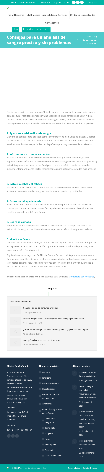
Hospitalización (49, 389)
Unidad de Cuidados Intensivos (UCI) (51, 396)
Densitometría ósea (53, 455)
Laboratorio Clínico (50, 383)
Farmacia (46, 372)
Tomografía (50, 428)
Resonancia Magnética (50, 420)
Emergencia (47, 378)
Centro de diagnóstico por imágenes (52, 411)
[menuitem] (10, 15)
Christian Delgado (90, 468)
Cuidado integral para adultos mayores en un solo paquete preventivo (53, 318)
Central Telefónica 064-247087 (22, 2)
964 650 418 (45, 2)
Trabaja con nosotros (60, 2)
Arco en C (49, 450)
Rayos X (48, 439)
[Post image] (15, 310)
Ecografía (49, 433)
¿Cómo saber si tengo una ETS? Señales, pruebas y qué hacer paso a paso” (56, 329)
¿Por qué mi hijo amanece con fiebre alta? (41, 340)
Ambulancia (47, 403)
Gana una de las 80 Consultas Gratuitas (40, 308)
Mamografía (50, 444)
